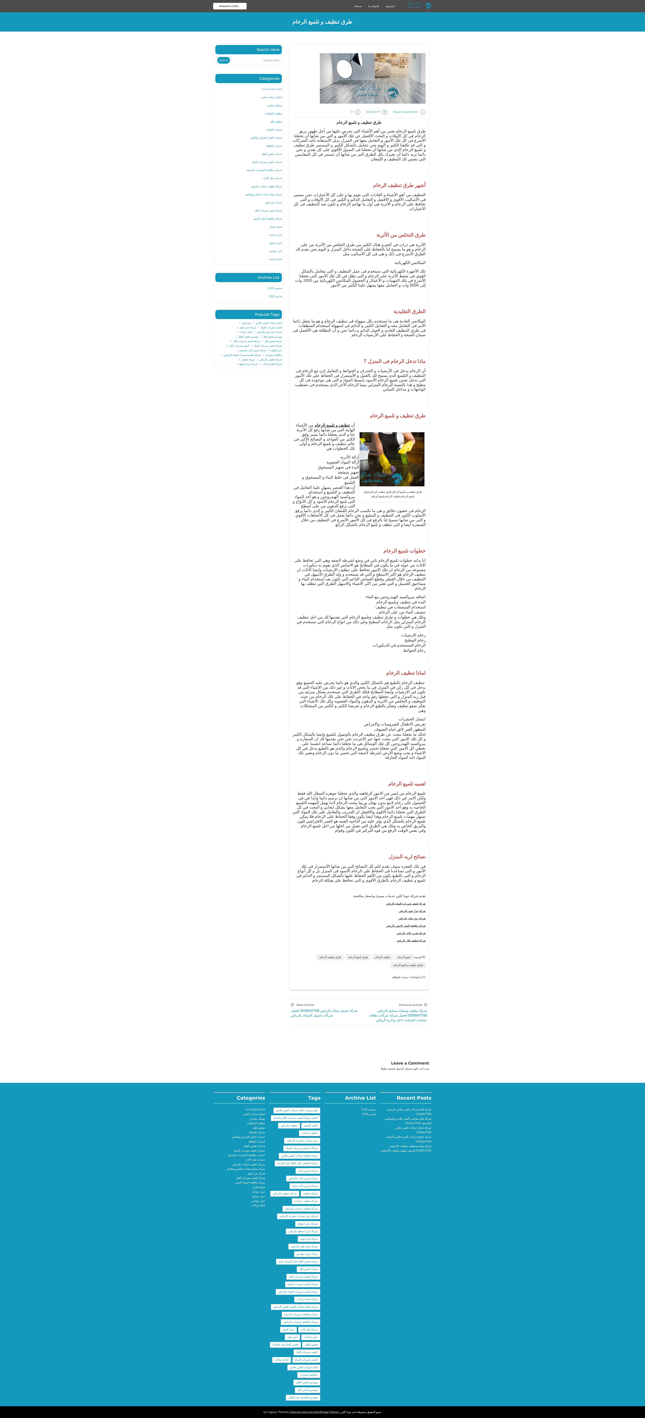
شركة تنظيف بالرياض (271, 359)
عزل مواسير (275, 251)
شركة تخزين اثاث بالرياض (252, 350)
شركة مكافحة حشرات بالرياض (300, 1322)
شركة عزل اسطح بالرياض (303, 1231)
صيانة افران (275, 226)
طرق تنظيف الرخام (330, 957)
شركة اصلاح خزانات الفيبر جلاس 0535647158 (413, 1130)
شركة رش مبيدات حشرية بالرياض (299, 1216)
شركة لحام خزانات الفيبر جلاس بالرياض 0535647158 (409, 1112)
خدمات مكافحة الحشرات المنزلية (264, 170)
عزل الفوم (276, 350)
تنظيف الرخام (382, 957)
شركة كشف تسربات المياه (268, 345)
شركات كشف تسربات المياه (302, 1148)
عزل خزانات (275, 234)
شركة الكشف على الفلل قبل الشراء (297, 1163)
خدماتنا (358, 6)
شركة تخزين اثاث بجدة (305, 1186)
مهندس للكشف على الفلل (303, 1397)
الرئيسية (390, 6)
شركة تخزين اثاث (308, 1170)
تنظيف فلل (276, 121)
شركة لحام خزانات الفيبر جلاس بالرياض (295, 1307)
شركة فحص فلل (273, 341)
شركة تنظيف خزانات (306, 1201)
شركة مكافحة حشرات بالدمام (301, 1314)
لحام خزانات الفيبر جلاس (269, 322)
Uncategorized (272, 89)
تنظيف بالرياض (289, 1125)
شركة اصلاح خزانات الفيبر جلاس (299, 1155)
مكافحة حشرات (273, 355)
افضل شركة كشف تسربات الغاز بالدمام (295, 1118)
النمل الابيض (311, 1125)
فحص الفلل (311, 1344)
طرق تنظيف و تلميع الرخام (408, 965)
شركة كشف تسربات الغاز (268, 210)
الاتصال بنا (374, 6)
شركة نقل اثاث (309, 1329)
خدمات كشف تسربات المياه (267, 162)
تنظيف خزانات (310, 1133)
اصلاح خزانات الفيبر (271, 97)
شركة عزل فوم (273, 202)
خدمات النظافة (400, 977)
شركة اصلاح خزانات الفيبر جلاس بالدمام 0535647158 (409, 1139)
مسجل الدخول (404, 1068)
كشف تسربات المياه (271, 327)
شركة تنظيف (248, 359)
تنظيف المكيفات (273, 113)
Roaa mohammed (405, 112)
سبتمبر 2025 (275, 288)
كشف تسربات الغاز (239, 345)
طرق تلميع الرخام (358, 957)
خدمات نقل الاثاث (272, 178)
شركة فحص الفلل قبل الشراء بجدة (298, 1261)
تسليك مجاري (274, 105)
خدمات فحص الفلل (272, 154)
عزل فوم (246, 322)
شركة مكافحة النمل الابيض (267, 218)
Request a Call (228, 6)
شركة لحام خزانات (272, 364)
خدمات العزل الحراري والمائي (266, 137)
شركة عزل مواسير (307, 1254)
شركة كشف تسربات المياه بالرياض (242, 355)
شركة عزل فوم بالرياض (269, 332)
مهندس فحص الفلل (248, 336)
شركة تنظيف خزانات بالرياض (266, 186)
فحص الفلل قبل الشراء (285, 1344)
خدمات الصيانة (274, 129)
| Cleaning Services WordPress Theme (314, 1412)
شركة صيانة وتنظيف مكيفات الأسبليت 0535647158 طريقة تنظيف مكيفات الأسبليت (405, 1148)
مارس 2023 (275, 296)
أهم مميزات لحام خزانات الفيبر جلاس (297, 1110)
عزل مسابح (276, 243)
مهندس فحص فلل (272, 336)
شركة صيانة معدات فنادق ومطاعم (264, 194)
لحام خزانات (275, 259)
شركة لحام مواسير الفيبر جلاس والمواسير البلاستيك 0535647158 (407, 1121)
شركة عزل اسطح (248, 364)
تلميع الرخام (404, 957)
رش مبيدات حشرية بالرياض (302, 1140)
